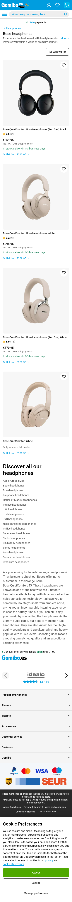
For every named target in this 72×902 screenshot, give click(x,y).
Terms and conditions (55, 807)
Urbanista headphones (16, 562)
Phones (6, 705)
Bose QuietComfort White (18, 441)
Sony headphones (13, 552)
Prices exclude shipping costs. (36, 797)
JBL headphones (12, 509)
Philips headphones (14, 528)
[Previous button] (5, 675)
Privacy (27, 807)
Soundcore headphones (16, 557)
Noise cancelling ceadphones (19, 523)
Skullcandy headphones (16, 542)
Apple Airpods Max (13, 480)
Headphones (13, 28)
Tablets (6, 715)
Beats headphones (13, 485)
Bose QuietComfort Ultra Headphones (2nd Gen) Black (34, 129)
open (40, 651)
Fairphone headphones (16, 495)
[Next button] (66, 675)
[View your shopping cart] (67, 5)
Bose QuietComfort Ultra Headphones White (29, 233)
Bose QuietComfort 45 (17, 585)
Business (7, 747)
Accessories (9, 726)
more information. (36, 802)
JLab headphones (13, 514)
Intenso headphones (14, 504)
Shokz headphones (14, 538)
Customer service (12, 736)
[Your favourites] (57, 5)
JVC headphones (13, 519)
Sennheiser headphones (16, 533)
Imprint (37, 807)
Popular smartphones (14, 694)
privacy (49, 860)
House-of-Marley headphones (20, 499)
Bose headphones (13, 490)
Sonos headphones (14, 547)
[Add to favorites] (64, 65)
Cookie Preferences (25, 811)
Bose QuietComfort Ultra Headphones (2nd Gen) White (35, 337)
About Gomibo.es (12, 807)
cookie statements (13, 864)
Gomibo (6, 757)
